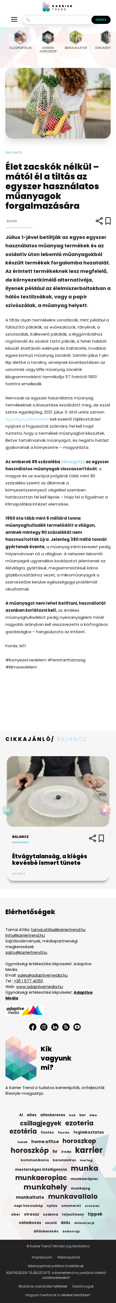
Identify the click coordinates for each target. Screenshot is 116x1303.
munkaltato (30, 1197)
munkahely (45, 1187)
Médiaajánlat (68, 1257)
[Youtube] (77, 1027)
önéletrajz (71, 1231)
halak (23, 1142)
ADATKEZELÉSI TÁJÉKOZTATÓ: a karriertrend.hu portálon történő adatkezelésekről (56, 1275)
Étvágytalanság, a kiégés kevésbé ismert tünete (49, 859)
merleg (86, 1160)
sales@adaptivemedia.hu (43, 975)
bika (93, 1115)
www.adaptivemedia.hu (39, 986)
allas (31, 1115)
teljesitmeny (73, 1214)
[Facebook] (32, 1027)
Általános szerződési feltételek (42, 1286)
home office (45, 1141)
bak (72, 1115)
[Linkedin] (55, 1027)
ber (82, 1115)
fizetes (47, 1132)
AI (21, 1115)
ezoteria (79, 1123)
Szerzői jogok (83, 1286)
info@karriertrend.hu (25, 935)
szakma (50, 1214)
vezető (51, 1223)
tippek (95, 1214)
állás (65, 1222)
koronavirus (64, 1160)
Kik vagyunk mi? (56, 1058)
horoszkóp (30, 1150)
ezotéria (23, 1131)
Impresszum (42, 1257)
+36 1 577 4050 (28, 981)
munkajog (80, 1188)
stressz (31, 1214)
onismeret (71, 1205)
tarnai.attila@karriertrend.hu (58, 929)
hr (55, 1151)
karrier (89, 1150)
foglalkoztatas (88, 1132)
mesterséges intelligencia (41, 1169)
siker (15, 1214)
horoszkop (79, 1141)
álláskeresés (46, 1231)
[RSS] (66, 1027)
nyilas (52, 1206)
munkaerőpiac (84, 1178)
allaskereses (52, 1115)
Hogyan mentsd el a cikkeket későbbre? (58, 1295)
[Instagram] (43, 1027)
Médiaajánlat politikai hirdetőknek (56, 1266)
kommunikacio (35, 1160)
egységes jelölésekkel (27, 419)
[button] (106, 810)
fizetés (64, 1133)
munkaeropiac (41, 1178)
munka (84, 1168)
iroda (66, 1151)
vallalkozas (30, 1222)
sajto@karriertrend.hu (26, 952)
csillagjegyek (41, 1123)
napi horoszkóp (28, 1205)
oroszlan (92, 1206)
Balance (13, 152)
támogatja (73, 462)
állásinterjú (84, 1223)
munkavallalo (73, 1196)
